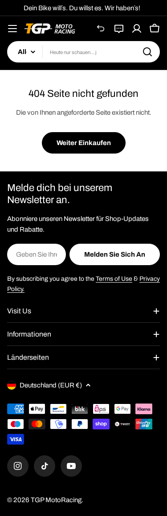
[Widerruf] (101, 28)
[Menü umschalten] (12, 28)
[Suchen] (147, 51)
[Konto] (136, 28)
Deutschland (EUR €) (51, 385)
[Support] (119, 28)
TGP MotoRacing (56, 500)
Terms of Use (114, 278)
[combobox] (83, 51)
